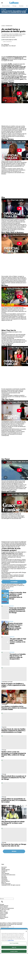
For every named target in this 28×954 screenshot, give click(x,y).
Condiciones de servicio (7, 586)
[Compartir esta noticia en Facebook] (6, 47)
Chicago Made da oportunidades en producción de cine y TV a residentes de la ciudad (13, 800)
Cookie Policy (11, 940)
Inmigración (4, 871)
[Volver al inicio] (9, 891)
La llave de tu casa (4, 909)
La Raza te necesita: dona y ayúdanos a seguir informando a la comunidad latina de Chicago (13, 11)
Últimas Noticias (5, 869)
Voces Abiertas (5, 873)
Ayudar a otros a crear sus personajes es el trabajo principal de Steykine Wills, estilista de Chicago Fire (13, 754)
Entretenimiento (9, 25)
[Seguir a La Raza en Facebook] (3, 861)
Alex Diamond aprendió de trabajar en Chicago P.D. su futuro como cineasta (13, 823)
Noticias (10, 621)
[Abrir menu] (2, 2)
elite (2, 572)
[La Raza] (14, 2)
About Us (3, 882)
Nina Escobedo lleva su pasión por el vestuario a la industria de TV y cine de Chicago (13, 777)
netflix (20, 572)
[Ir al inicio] (9, 857)
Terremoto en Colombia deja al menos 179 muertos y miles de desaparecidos (18, 656)
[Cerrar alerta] (26, 9)
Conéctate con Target (7, 681)
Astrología (4, 704)
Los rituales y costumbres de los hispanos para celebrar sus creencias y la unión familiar (14, 707)
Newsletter (4, 877)
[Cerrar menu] (1, 896)
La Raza (3, 25)
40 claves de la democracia (8, 874)
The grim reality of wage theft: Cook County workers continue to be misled (18, 641)
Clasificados (4, 880)
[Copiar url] (4, 51)
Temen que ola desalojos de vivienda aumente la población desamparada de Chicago (17, 610)
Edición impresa (4, 917)
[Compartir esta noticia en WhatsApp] (3, 47)
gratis (16, 572)
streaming (7, 573)
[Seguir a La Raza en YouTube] (10, 861)
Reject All (14, 947)
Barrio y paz (3, 911)
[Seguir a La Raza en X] (6, 861)
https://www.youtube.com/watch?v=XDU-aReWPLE (11, 332)
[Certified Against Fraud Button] (6, 886)
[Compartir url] (3, 54)
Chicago (14, 6)
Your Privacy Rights (14, 943)
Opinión (3, 872)
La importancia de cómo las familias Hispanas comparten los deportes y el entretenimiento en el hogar (13, 730)
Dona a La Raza (6, 6)
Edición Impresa (5, 881)
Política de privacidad (10, 585)
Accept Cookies (14, 951)
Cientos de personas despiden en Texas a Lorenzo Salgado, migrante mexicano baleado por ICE (15, 626)
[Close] (26, 931)
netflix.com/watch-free (7, 553)
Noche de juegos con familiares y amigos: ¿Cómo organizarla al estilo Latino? (13, 685)
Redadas (21, 6)
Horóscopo (4, 878)
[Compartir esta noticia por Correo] (13, 47)
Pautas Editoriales (6, 883)
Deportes (4, 727)
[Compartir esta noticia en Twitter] (10, 47)
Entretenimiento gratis (9, 572)
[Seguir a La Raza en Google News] (14, 861)
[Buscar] (2, 902)
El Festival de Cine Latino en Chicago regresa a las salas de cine (13, 845)
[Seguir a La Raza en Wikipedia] (17, 861)
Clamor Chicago (4, 912)
